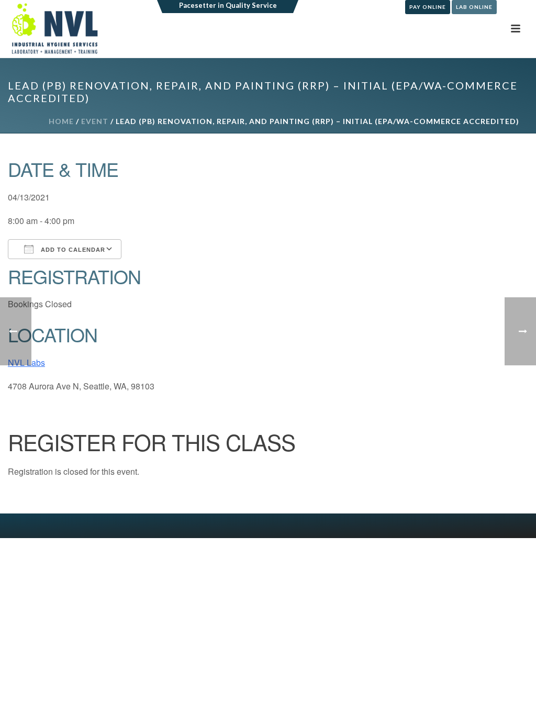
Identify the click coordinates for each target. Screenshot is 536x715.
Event (94, 121)
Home (61, 121)
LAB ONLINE (474, 7)
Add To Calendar (72, 250)
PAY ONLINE (427, 7)
